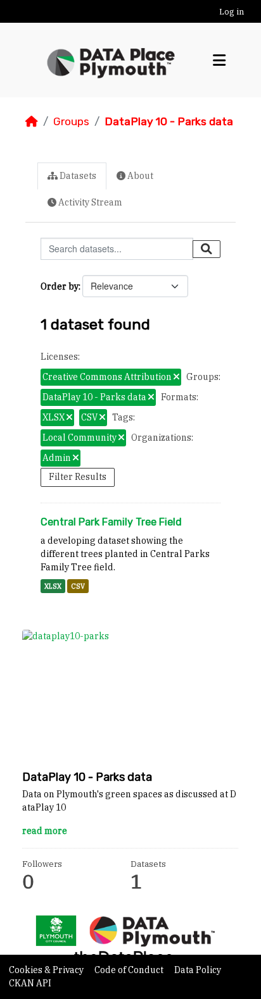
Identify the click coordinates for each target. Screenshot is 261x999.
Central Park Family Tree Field (111, 522)
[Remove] (176, 377)
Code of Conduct (129, 970)
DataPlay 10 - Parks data (169, 121)
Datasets (77, 175)
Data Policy (197, 970)
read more (44, 831)
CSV (78, 586)
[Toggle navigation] (219, 60)
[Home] (31, 121)
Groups (71, 121)
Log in (231, 11)
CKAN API (30, 983)
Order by (60, 286)
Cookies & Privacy (47, 970)
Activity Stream (89, 202)
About (139, 175)
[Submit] (206, 249)
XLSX (52, 586)
